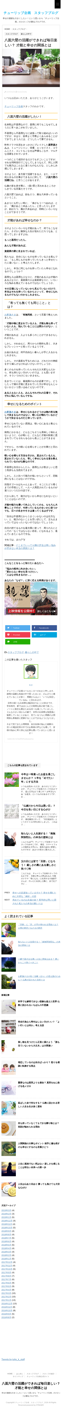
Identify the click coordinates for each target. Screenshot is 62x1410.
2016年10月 (6, 1310)
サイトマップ (18, 1376)
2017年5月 (6, 1286)
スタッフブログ (16, 652)
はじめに (19, 1374)
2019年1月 (6, 1217)
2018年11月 (6, 1224)
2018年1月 (6, 1259)
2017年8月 (6, 1276)
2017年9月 (6, 1272)
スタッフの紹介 (48, 1374)
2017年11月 (6, 1265)
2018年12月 (6, 1221)
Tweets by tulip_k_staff (13, 1359)
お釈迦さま (10, 314)
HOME (10, 1374)
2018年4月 (6, 1248)
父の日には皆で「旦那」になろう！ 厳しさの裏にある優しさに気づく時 (38, 865)
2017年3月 (6, 1293)
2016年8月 (6, 1317)
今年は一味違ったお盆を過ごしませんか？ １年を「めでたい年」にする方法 (38, 778)
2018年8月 (6, 1234)
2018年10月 (6, 1227)
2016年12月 (6, 1303)
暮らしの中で (32, 652)
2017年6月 (6, 1283)
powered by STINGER (35, 1405)
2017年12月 (6, 1262)
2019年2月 (6, 1214)
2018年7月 (6, 1238)
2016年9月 (6, 1314)
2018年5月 (6, 1245)
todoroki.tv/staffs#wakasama (20, 739)
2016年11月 (6, 1307)
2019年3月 (6, 1210)
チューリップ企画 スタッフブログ (31, 13)
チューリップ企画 (13, 106)
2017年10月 (6, 1269)
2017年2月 (6, 1296)
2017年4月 (6, 1290)
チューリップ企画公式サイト (38, 1376)
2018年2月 (6, 1255)
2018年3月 (6, 1252)
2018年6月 (6, 1241)
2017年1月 (6, 1300)
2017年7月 (6, 1279)
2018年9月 (6, 1231)
